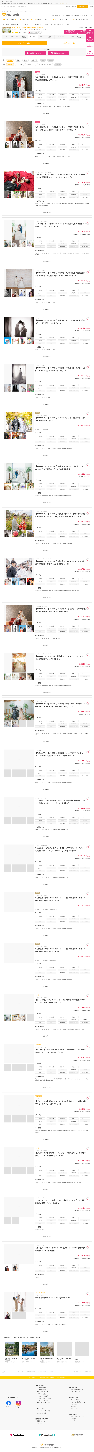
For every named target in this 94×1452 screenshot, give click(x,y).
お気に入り (40, 1423)
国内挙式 (68, 6)
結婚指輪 (91, 6)
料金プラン (33, 37)
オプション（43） (69, 43)
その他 (51, 60)
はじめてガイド (88, 15)
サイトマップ (75, 1408)
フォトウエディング (82, 6)
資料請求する (90, 46)
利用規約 (73, 1419)
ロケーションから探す (43, 1411)
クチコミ (42, 37)
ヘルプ (73, 1421)
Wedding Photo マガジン (81, 19)
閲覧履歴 (78, 15)
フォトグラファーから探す (45, 1398)
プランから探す (41, 1394)
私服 (43, 60)
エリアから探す (41, 1387)
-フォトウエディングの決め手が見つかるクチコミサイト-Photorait (10, 14)
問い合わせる (90, 53)
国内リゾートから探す (43, 1402)
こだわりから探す (42, 1389)
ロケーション (30, 64)
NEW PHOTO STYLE (61, 19)
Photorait (47, 1444)
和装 (18, 60)
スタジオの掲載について (78, 1402)
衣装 (73, 37)
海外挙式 (74, 6)
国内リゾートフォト (43, 19)
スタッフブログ (79, 36)
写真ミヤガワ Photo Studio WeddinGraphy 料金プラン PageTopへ (48, 1377)
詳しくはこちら (63, 3)
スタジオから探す (42, 1413)
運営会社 (73, 1406)
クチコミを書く (34, 32)
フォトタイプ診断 (42, 1396)
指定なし (10, 60)
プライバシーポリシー (77, 1416)
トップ (5, 37)
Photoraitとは (75, 1400)
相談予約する (90, 33)
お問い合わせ (75, 1404)
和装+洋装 (34, 60)
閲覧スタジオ (41, 1421)
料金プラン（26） (24, 43)
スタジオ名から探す (43, 1400)
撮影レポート (50, 36)
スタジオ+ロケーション (45, 64)
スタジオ (19, 64)
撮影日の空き (90, 40)
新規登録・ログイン (58, 15)
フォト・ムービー (24, 37)
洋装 (25, 60)
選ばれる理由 (14, 37)
